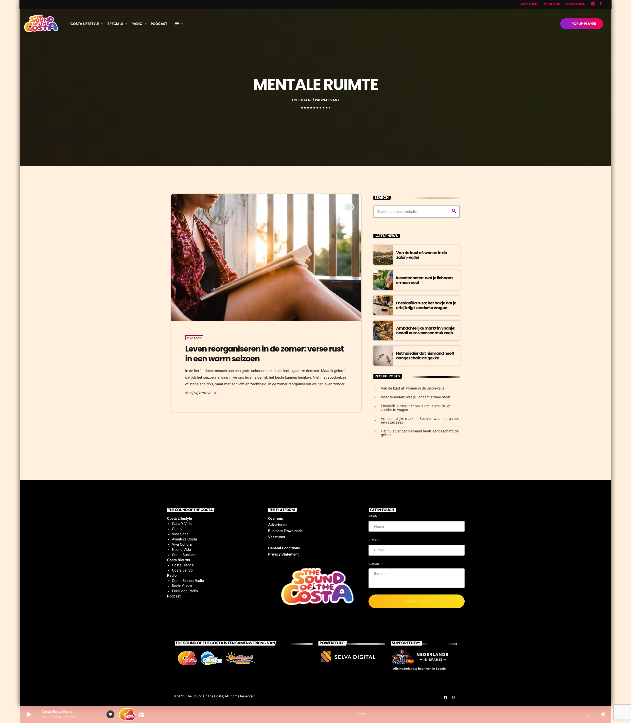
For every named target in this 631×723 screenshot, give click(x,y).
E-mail (373, 540)
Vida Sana (194, 338)
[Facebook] (600, 4)
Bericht (375, 564)
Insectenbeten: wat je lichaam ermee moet (424, 280)
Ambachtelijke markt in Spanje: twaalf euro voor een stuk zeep (425, 330)
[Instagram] (593, 4)
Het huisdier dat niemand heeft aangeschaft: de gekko (425, 356)
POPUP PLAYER (581, 23)
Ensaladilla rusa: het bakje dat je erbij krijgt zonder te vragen (426, 305)
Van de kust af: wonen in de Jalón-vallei (421, 255)
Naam (373, 516)
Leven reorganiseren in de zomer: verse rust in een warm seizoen (264, 353)
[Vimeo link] (41, 24)
